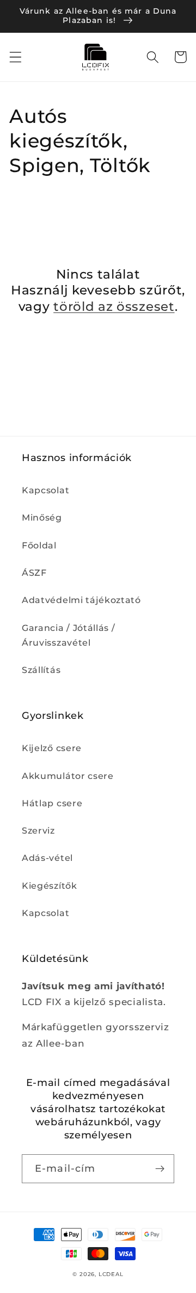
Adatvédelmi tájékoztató (81, 599)
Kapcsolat (45, 490)
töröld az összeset (113, 306)
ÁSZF (34, 572)
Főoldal (39, 545)
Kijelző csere (52, 747)
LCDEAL (111, 1274)
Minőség (42, 517)
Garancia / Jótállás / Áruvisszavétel (68, 635)
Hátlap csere (52, 803)
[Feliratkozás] (160, 1169)
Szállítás (41, 669)
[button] (15, 57)
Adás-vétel (47, 857)
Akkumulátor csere (68, 775)
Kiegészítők (49, 885)
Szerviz (38, 830)
